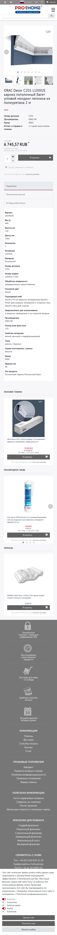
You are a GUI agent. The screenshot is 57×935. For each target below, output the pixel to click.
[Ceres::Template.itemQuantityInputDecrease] (13, 161)
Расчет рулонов (28, 805)
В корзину (34, 157)
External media (13, 905)
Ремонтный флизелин (28, 829)
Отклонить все (28, 923)
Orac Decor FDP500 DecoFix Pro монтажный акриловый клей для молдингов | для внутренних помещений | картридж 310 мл (26, 519)
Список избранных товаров (20, 167)
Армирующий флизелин (29, 837)
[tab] (28, 186)
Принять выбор (28, 929)
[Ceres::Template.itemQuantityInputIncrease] (13, 157)
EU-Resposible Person (15, 203)
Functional (11, 911)
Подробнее (11, 186)
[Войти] (5, 2)
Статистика (12, 902)
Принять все (28, 917)
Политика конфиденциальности (28, 774)
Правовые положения (29, 778)
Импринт (28, 767)
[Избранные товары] (42, 2)
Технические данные (15, 194)
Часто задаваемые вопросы (28, 798)
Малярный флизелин (28, 844)
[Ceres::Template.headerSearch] (51, 16)
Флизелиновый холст (28, 840)
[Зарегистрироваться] (11, 2)
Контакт (28, 747)
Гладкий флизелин (29, 825)
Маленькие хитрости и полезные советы (28, 809)
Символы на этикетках (28, 802)
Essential (11, 899)
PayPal (10, 908)
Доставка (29, 740)
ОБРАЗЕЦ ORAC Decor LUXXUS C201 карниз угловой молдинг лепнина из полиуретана (25, 596)
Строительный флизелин (28, 833)
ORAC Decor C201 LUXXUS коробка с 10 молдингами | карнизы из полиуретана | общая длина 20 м (26, 440)
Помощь (28, 736)
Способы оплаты (28, 743)
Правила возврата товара (28, 771)
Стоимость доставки (32, 174)
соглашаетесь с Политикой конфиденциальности (24, 894)
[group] (28, 418)
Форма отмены (28, 782)
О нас (28, 751)
